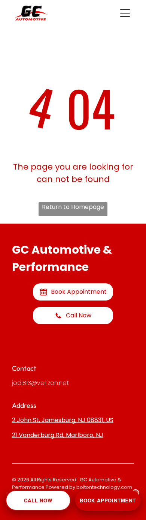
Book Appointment (108, 500)
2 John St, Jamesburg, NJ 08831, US (62, 420)
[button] (125, 13)
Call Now (38, 500)
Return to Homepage (73, 207)
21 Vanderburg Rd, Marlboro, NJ (57, 435)
